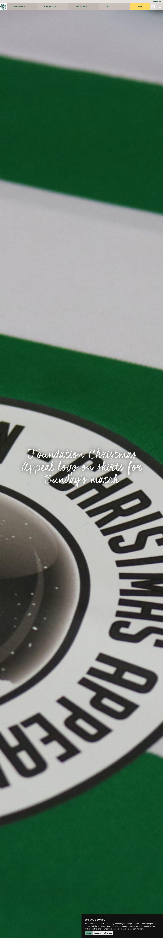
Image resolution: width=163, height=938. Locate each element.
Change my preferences (103, 933)
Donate (140, 6)
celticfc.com (157, 2)
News (108, 6)
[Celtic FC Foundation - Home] (3, 7)
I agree (88, 933)
